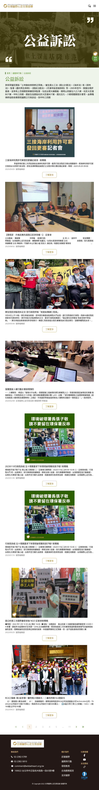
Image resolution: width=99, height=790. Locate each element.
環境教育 (65, 766)
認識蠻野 (65, 756)
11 (69, 726)
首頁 (8, 73)
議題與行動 (17, 73)
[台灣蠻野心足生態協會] (18, 6)
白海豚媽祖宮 (67, 770)
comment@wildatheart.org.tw (29, 766)
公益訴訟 (27, 73)
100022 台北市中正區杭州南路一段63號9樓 (34, 770)
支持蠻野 (65, 775)
